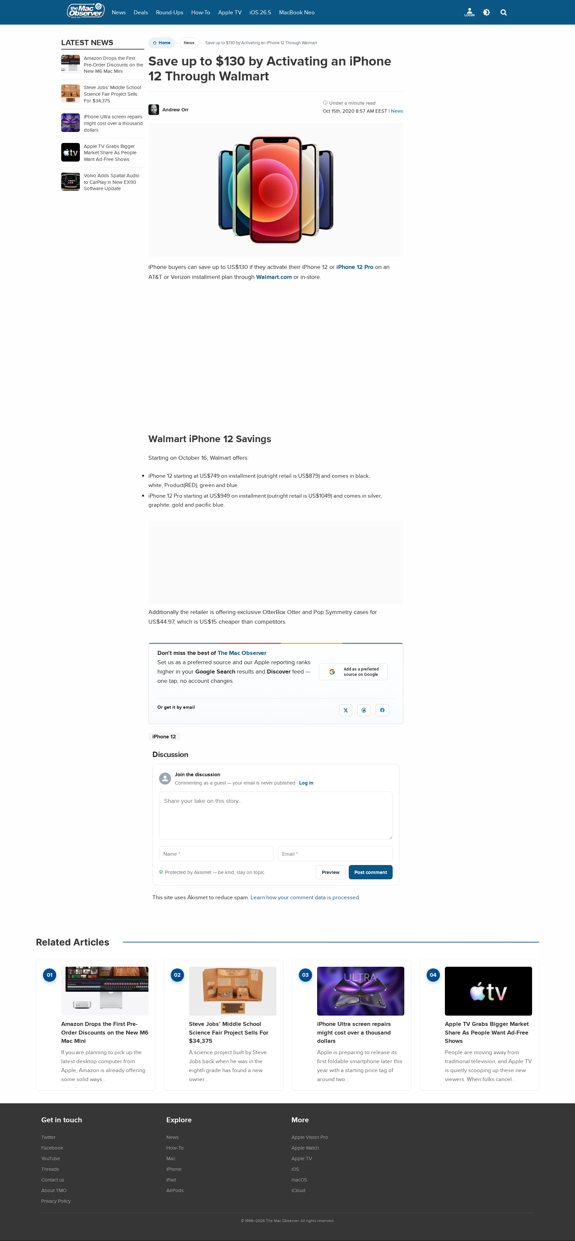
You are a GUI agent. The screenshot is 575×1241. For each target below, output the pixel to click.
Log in (306, 783)
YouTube (50, 1158)
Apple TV (230, 12)
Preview (331, 872)
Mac (170, 1158)
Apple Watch (305, 1147)
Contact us (52, 1179)
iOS (295, 1169)
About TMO (54, 1190)
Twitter (48, 1137)
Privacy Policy (56, 1200)
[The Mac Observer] (86, 12)
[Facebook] (382, 710)
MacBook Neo (297, 12)
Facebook (52, 1147)
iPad (171, 1179)
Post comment (370, 872)
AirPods (175, 1190)
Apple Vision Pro (309, 1137)
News (119, 12)
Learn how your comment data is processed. (305, 897)
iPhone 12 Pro (354, 266)
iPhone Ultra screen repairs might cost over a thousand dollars (354, 1032)
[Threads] (363, 710)
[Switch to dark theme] (486, 12)
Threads (50, 1169)
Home (164, 43)
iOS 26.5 (260, 12)
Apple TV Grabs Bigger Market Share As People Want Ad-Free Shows (487, 1032)
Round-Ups (169, 12)
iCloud (298, 1190)
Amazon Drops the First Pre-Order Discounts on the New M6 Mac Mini (104, 1032)
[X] (345, 710)
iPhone (173, 1169)
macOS (299, 1179)
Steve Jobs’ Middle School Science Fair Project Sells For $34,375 (228, 1032)
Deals (141, 12)
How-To (200, 12)
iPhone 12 (164, 736)
